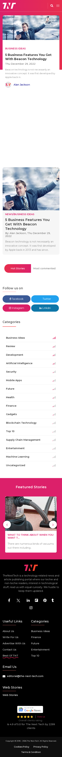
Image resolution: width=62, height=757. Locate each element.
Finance (36, 637)
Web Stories (10, 695)
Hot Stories (18, 268)
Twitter (46, 298)
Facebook (17, 298)
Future (35, 643)
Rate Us (41, 716)
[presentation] (7, 524)
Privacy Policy (40, 746)
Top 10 (35, 655)
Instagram (17, 308)
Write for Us (10, 637)
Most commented (44, 268)
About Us (8, 631)
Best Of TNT (10, 655)
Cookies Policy (21, 746)
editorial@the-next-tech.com (25, 676)
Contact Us (9, 649)
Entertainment (40, 649)
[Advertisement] (31, 128)
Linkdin (46, 308)
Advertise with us (14, 643)
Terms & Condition (31, 752)
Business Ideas (40, 631)
